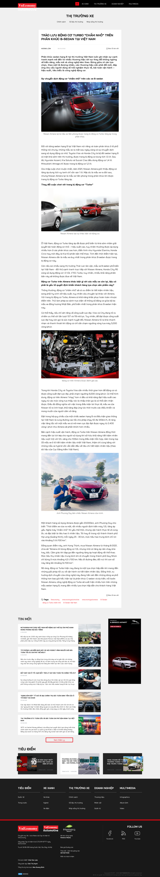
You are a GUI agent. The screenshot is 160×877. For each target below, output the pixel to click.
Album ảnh (124, 803)
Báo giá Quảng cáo (66, 847)
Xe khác (46, 797)
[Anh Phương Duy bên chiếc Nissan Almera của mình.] (80, 481)
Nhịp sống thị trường (95, 22)
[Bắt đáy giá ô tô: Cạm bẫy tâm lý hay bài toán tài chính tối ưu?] (89, 679)
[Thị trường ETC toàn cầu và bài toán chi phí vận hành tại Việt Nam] (89, 725)
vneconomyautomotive (70, 600)
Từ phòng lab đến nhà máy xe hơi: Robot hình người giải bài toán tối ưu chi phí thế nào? (46, 651)
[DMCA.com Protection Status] (23, 874)
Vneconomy (55, 600)
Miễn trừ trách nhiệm (67, 856)
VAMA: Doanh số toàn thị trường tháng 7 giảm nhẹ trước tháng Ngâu (117, 762)
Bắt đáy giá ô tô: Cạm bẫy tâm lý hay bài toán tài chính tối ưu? (48, 673)
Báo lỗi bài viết (113, 48)
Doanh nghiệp (118, 4)
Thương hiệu (99, 797)
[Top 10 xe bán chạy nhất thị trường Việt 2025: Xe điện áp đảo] (27, 763)
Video (122, 808)
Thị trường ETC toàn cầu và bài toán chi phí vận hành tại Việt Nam (48, 719)
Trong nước (42, 770)
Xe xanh (85, 4)
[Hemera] (69, 828)
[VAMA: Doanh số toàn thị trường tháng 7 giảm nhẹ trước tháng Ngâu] (133, 763)
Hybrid (45, 803)
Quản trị (97, 808)
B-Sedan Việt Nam (70, 603)
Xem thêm (58, 740)
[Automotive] (51, 828)
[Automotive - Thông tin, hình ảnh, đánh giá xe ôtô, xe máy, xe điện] (31, 7)
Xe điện (46, 808)
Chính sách (61, 22)
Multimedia (133, 4)
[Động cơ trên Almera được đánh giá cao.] (80, 354)
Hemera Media (65, 837)
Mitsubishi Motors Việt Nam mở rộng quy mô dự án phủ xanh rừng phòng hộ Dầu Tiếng (47, 629)
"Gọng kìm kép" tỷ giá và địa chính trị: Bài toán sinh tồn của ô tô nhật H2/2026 (47, 697)
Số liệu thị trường (76, 22)
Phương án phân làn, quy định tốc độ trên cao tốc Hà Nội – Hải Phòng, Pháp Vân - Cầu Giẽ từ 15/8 (74, 761)
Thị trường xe (100, 4)
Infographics (125, 797)
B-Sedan (104, 600)
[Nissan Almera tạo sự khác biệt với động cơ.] (80, 209)
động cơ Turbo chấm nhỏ (52, 603)
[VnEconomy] (28, 828)
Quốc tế (21, 797)
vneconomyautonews (90, 600)
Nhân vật (97, 803)
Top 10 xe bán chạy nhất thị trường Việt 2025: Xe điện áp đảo (42, 762)
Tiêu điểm (26, 749)
